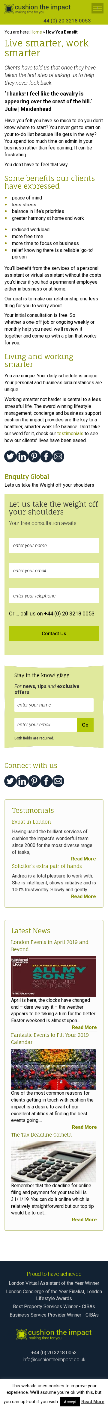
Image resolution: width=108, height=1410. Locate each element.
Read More (83, 859)
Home (36, 32)
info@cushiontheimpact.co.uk (54, 1359)
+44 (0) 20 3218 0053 (65, 21)
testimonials (70, 433)
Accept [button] (70, 1402)
